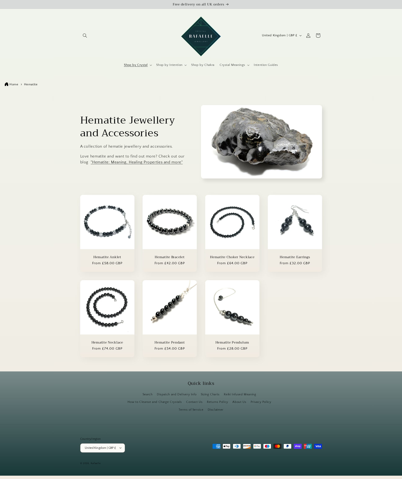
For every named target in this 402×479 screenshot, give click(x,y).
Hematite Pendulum (232, 342)
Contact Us (194, 402)
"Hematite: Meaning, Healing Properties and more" (137, 162)
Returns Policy (217, 402)
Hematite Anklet (107, 257)
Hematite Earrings (295, 257)
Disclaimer (215, 409)
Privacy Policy (261, 402)
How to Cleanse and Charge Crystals (155, 402)
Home (13, 84)
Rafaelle (95, 463)
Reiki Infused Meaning (240, 394)
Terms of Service (191, 409)
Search (148, 394)
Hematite (31, 84)
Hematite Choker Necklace (232, 257)
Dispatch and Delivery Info (176, 394)
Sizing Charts (210, 394)
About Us (239, 402)
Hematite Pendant (170, 342)
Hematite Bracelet (170, 257)
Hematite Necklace (107, 342)
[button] (85, 35)
